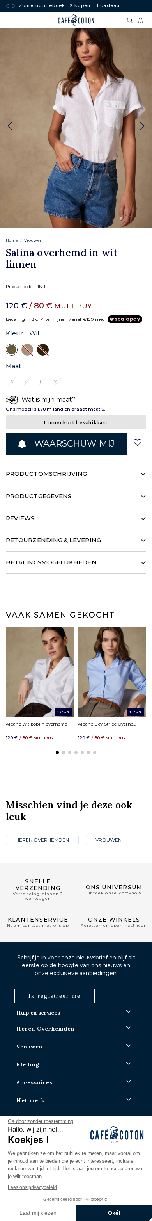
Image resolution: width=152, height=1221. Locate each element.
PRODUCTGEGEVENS (38, 496)
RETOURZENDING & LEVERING (53, 540)
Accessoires (34, 1082)
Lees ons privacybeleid (32, 1187)
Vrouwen (33, 240)
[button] (142, 126)
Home (12, 240)
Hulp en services (38, 1012)
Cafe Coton (76, 20)
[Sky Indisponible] (27, 349)
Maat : (15, 366)
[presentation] (7, 6)
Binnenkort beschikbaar (76, 422)
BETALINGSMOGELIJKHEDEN (51, 562)
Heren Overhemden (42, 840)
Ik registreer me (54, 996)
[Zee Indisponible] (43, 349)
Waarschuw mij (73, 443)
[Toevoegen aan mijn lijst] (138, 443)
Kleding (27, 1064)
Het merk (30, 1100)
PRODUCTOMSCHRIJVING (46, 473)
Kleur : (16, 333)
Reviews (20, 518)
